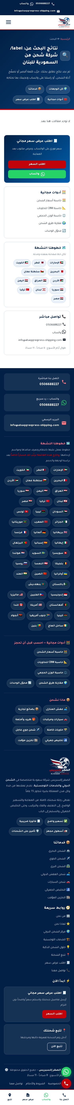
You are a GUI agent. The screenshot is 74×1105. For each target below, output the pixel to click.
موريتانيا (19, 522)
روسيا (21, 563)
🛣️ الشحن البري (60, 866)
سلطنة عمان (36, 480)
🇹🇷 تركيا (24, 290)
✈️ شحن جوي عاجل (27, 730)
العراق (61, 491)
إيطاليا (61, 543)
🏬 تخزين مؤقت (27, 740)
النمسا (41, 563)
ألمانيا (40, 532)
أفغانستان (58, 605)
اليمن (41, 491)
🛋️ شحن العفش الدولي (55, 874)
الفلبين (36, 595)
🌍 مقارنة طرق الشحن (52, 223)
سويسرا (59, 553)
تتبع (9, 1100)
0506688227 (49, 384)
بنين (36, 626)
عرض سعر (28, 1100)
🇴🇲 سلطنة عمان (34, 271)
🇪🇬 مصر (58, 299)
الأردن (12, 480)
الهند (21, 574)
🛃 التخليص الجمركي (57, 890)
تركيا (44, 501)
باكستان (59, 584)
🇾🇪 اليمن (22, 281)
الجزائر (61, 522)
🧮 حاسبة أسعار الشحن (51, 200)
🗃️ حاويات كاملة (57, 730)
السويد (38, 553)
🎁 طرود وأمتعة (25, 719)
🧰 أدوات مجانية (57, 99)
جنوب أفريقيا (40, 615)
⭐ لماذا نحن (62, 924)
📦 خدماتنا (34, 89)
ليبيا (40, 512)
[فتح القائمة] (8, 22)
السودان (59, 512)
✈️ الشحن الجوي (59, 858)
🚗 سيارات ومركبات (55, 719)
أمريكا (36, 605)
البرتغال (20, 543)
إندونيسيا (59, 595)
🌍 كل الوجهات (58, 89)
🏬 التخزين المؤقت (59, 897)
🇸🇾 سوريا (57, 290)
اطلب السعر (37, 164)
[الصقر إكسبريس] (64, 22)
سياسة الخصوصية (59, 1084)
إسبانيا (40, 543)
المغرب (41, 522)
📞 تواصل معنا (61, 970)
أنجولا (16, 615)
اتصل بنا (64, 1100)
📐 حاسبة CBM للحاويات (51, 208)
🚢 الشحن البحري (59, 851)
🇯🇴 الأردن (58, 281)
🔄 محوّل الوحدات (55, 231)
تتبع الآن (56, 1046)
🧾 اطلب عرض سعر (28, 99)
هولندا (18, 553)
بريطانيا (60, 532)
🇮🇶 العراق (40, 281)
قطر (41, 470)
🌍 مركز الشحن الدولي (56, 931)
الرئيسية (65, 39)
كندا (18, 605)
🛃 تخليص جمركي (56, 740)
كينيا (62, 615)
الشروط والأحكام (35, 1084)
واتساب (34, 174)
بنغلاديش (36, 584)
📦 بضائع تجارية (28, 709)
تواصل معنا (16, 1084)
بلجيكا (61, 563)
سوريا (23, 491)
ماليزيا (16, 595)
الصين (40, 574)
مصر (27, 501)
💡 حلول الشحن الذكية (56, 947)
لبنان (62, 501)
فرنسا (20, 532)
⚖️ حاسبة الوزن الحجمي (51, 215)
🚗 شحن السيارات (59, 882)
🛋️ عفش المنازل (56, 709)
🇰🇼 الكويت (22, 263)
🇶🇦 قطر (39, 263)
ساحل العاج (57, 626)
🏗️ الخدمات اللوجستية (57, 939)
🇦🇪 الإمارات (56, 263)
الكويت (22, 470)
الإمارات (60, 470)
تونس (22, 512)
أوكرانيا (60, 574)
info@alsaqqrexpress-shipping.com (34, 425)
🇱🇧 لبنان (41, 290)
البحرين (60, 480)
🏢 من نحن (63, 916)
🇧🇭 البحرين (56, 271)
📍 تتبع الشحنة (60, 955)
